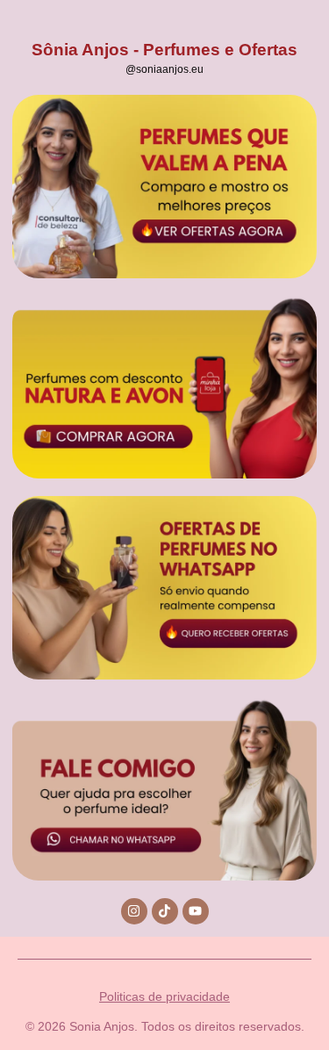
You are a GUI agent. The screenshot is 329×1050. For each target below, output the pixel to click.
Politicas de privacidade (164, 996)
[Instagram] (134, 911)
